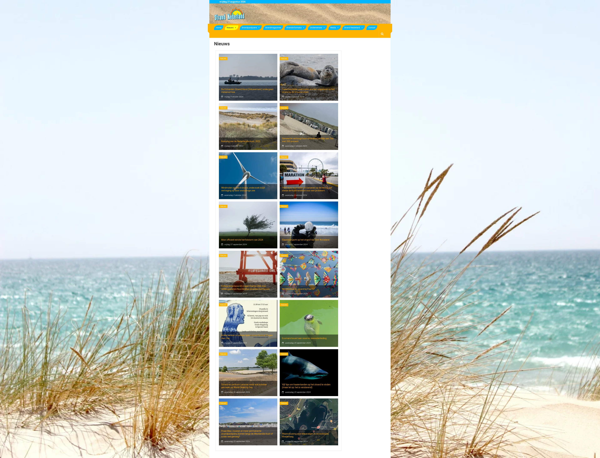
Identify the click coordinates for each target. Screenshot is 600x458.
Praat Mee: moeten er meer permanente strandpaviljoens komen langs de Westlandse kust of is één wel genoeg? (247, 434)
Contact (371, 27)
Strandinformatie (294, 27)
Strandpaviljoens (249, 27)
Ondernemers (316, 27)
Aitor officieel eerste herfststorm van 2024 (242, 240)
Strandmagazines (273, 27)
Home (218, 27)
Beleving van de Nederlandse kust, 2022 (240, 141)
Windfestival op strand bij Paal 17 (298, 289)
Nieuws (230, 27)
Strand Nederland (352, 27)
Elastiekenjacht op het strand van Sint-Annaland (305, 240)
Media (333, 27)
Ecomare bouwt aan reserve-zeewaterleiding (304, 338)
